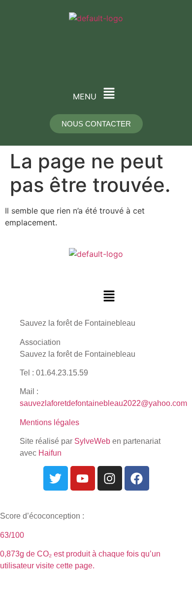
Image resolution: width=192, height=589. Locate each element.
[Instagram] (109, 478)
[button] (96, 93)
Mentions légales (49, 422)
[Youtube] (82, 478)
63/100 (12, 535)
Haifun (50, 453)
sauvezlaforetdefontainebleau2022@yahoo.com (103, 403)
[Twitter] (55, 478)
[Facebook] (137, 478)
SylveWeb (92, 441)
